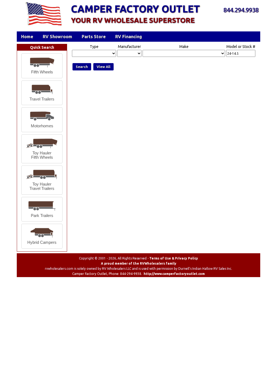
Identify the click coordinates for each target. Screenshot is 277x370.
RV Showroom (57, 36)
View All (103, 67)
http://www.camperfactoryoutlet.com (174, 273)
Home (27, 36)
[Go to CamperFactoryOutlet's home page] (43, 26)
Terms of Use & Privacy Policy (173, 258)
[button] (41, 65)
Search (82, 67)
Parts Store (94, 36)
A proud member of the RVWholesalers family (138, 263)
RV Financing (128, 36)
